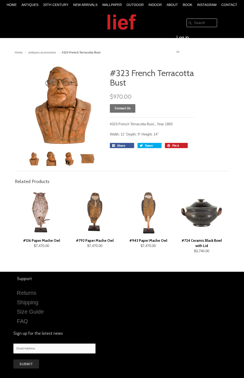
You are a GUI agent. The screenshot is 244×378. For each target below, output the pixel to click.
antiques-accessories (42, 52)
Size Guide (30, 312)
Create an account (195, 66)
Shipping (27, 302)
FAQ (22, 321)
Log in (182, 37)
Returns (26, 293)
